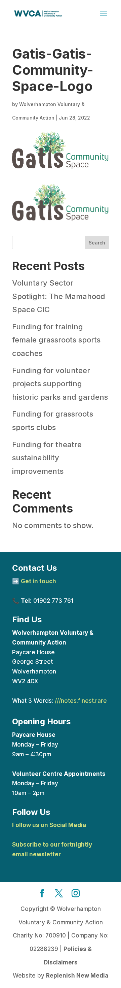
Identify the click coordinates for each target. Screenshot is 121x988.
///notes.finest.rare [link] (81, 700)
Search (97, 242)
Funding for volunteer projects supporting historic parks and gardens (60, 383)
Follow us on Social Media (49, 825)
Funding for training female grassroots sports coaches (56, 340)
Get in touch (38, 581)
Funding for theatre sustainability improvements (47, 457)
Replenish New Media (77, 975)
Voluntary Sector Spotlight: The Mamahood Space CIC (58, 296)
